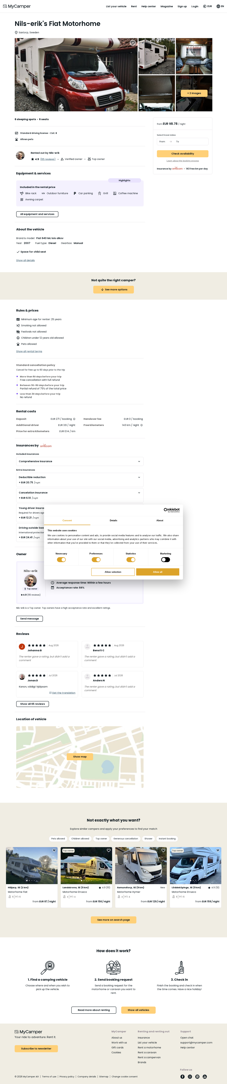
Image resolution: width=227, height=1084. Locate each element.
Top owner (101, 838)
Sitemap (103, 1076)
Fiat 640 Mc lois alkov (49, 238)
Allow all (157, 572)
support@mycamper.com (196, 1042)
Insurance (144, 1037)
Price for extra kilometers (32, 431)
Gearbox (66, 243)
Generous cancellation (126, 838)
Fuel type (40, 243)
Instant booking (167, 838)
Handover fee (92, 419)
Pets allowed (58, 838)
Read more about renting (94, 1010)
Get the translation (63, 693)
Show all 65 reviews (32, 704)
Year (19, 243)
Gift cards (117, 1047)
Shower (148, 838)
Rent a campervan (149, 1057)
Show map (80, 756)
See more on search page (113, 920)
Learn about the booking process (183, 160)
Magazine (167, 6)
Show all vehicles (138, 1010)
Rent (134, 6)
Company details (87, 1076)
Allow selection (113, 572)
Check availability (182, 153)
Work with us (119, 1042)
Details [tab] (113, 520)
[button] (207, 6)
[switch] (96, 559)
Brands (142, 1062)
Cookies (116, 1052)
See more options (116, 289)
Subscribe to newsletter (36, 1048)
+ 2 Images (194, 93)
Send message (29, 618)
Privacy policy (67, 1076)
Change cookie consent (125, 1076)
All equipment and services (37, 214)
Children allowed (80, 838)
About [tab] (159, 520)
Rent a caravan (147, 1052)
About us (116, 1037)
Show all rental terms (29, 351)
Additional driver (27, 425)
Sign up (182, 6)
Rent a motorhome (149, 1047)
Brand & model (25, 238)
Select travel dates (166, 135)
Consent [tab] (67, 520)
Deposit (21, 419)
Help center (148, 6)
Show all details (25, 260)
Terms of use (49, 1076)
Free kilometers (94, 425)
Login (194, 6)
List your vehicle (116, 6)
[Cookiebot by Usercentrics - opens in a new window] (166, 510)
